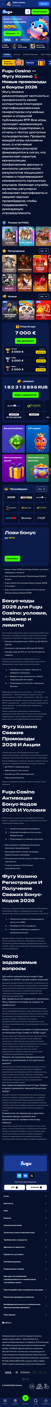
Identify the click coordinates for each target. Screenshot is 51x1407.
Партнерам (9, 1315)
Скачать (44, 4)
